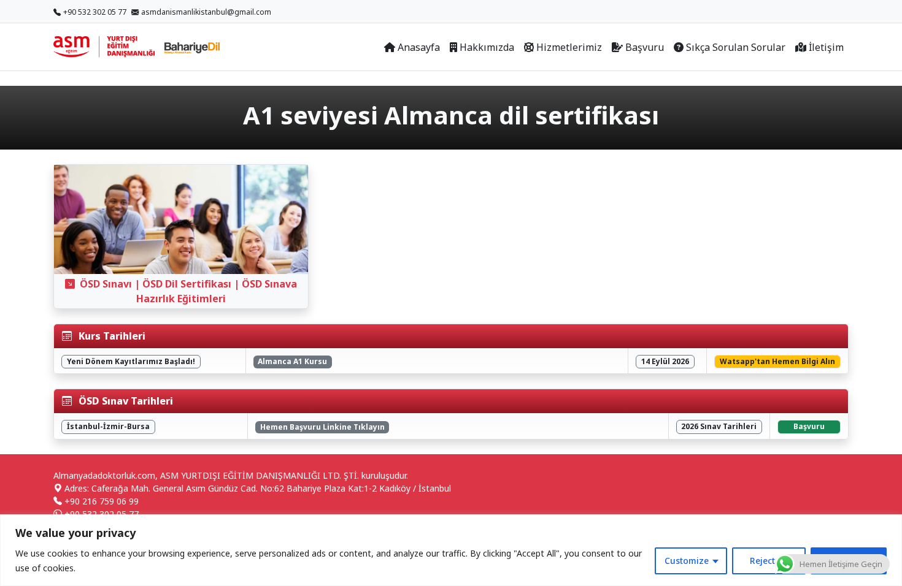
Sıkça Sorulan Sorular (735, 47)
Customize (687, 560)
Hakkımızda (487, 47)
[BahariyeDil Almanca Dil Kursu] (192, 47)
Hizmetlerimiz (569, 47)
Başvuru (644, 47)
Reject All (769, 560)
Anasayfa (419, 47)
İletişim (826, 47)
